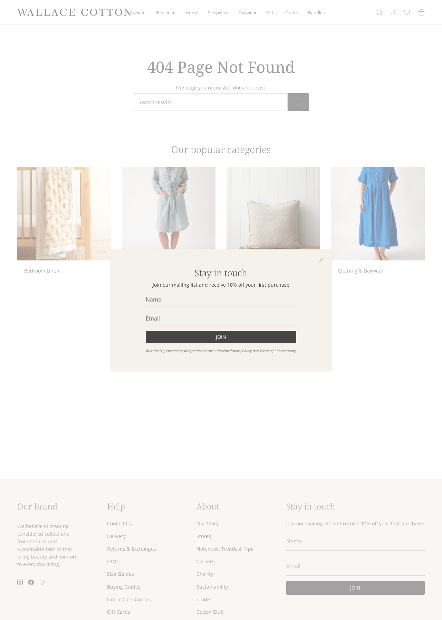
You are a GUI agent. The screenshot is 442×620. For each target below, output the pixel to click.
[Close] (321, 259)
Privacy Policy (240, 351)
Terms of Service (273, 351)
